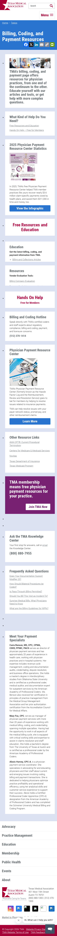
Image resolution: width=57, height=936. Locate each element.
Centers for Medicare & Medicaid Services (30, 450)
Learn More (30, 421)
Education (9, 844)
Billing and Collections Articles (26, 259)
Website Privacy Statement (39, 929)
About (6, 880)
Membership (10, 853)
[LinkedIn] (52, 909)
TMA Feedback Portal (41, 932)
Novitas (13, 456)
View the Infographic (30, 208)
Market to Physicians (12, 917)
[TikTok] (27, 909)
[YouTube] (43, 909)
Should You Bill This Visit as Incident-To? (29, 596)
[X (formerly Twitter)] (35, 909)
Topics (14, 23)
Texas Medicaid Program (21, 466)
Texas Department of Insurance (25, 461)
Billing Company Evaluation (22, 281)
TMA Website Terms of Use (15, 932)
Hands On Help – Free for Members (27, 130)
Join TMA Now (38, 507)
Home (5, 23)
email (45, 545)
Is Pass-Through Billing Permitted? (26, 591)
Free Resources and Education (24, 125)
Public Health (11, 862)
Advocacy (8, 827)
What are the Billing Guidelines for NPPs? (29, 608)
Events (6, 871)
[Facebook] (19, 909)
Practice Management (17, 835)
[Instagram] (11, 909)
